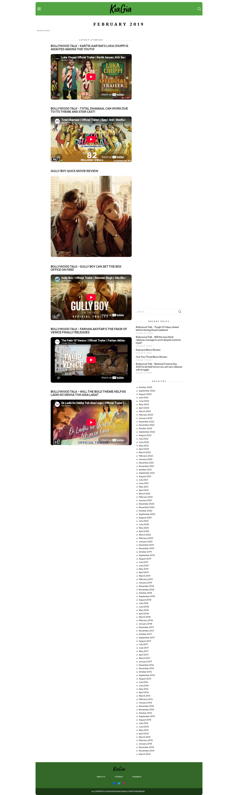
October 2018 (145, 593)
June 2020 (144, 524)
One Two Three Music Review (151, 357)
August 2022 (145, 435)
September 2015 (147, 716)
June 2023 (144, 401)
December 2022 (146, 422)
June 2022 (144, 442)
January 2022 (145, 459)
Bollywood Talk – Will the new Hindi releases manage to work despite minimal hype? (158, 340)
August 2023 (145, 394)
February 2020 (146, 538)
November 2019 (146, 548)
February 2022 (146, 456)
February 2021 (146, 497)
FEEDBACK (136, 777)
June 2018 (144, 607)
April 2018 (144, 614)
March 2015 (144, 737)
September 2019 (147, 555)
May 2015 (143, 730)
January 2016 (145, 703)
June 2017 (144, 648)
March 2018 (144, 617)
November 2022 (146, 425)
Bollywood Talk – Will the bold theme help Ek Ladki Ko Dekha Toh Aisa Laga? (88, 393)
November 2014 (146, 751)
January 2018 (145, 624)
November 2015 (146, 710)
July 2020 (143, 521)
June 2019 (144, 566)
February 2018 (146, 620)
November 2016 (146, 668)
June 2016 (144, 686)
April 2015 (144, 734)
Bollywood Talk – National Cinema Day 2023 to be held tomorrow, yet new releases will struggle (159, 367)
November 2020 (147, 507)
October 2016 (145, 672)
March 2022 (145, 452)
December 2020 (146, 504)
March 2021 (144, 494)
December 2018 (146, 586)
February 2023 (146, 415)
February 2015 (146, 740)
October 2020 (145, 511)
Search (179, 312)
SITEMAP (119, 777)
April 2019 (144, 572)
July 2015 (143, 723)
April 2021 (144, 490)
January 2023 (145, 418)
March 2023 (145, 411)
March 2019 (144, 576)
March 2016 (144, 696)
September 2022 (147, 432)
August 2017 (145, 641)
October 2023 (145, 387)
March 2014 (144, 754)
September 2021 (147, 473)
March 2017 (144, 658)
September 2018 (147, 596)
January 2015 (145, 744)
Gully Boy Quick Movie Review (74, 171)
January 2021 (145, 500)
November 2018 (146, 590)
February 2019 (146, 579)
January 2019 (145, 583)
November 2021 (146, 466)
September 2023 (147, 391)
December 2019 (146, 545)
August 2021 (145, 476)
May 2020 (144, 528)
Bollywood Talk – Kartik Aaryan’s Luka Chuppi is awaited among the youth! (89, 47)
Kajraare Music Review (148, 350)
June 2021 (144, 483)
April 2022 (144, 449)
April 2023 (144, 408)
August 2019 (145, 559)
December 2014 (146, 747)
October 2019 (145, 552)
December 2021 (146, 463)
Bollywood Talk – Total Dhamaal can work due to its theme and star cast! (89, 110)
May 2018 (143, 610)
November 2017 (146, 631)
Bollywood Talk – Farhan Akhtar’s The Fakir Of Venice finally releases (89, 331)
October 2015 (145, 713)
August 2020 (145, 518)
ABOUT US (101, 777)
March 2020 (145, 535)
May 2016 (143, 689)
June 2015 (144, 727)
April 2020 (144, 531)
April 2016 (144, 692)
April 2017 (144, 655)
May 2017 (143, 651)
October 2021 (145, 470)
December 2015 (146, 706)
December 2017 (146, 627)
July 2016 (143, 682)
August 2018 (145, 600)
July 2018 (143, 603)
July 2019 (143, 562)
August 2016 (145, 679)
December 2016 (146, 665)
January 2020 (145, 542)
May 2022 (144, 446)
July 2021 (143, 480)
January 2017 (145, 662)
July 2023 (143, 397)
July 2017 (143, 644)
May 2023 (144, 404)
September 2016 (147, 675)
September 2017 (147, 638)
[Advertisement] (159, 58)
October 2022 (145, 428)
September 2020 (147, 514)
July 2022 (143, 439)
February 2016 (146, 699)
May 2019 (143, 569)
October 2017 (145, 634)
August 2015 (145, 720)
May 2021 (143, 487)
